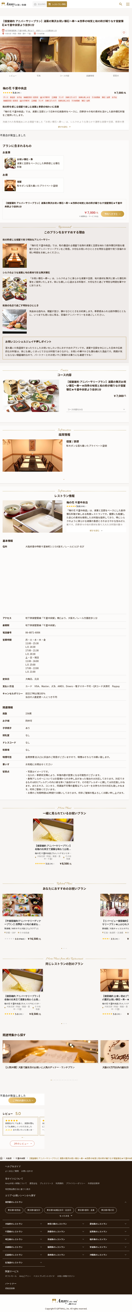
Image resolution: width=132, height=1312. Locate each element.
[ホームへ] (13, 4)
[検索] (121, 4)
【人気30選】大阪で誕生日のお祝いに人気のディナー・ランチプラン (40, 1067)
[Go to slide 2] (30, 409)
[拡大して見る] (10, 163)
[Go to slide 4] (66, 948)
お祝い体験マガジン (66, 1276)
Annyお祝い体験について (16, 1183)
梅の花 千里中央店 (77, 502)
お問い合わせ (27, 1171)
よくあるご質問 (12, 1171)
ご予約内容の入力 (22, 1100)
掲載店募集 (10, 1288)
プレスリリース (46, 1183)
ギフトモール (11, 1276)
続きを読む (63, 126)
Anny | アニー (25, 1276)
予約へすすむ (111, 213)
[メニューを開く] (128, 4)
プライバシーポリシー (75, 1183)
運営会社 (33, 1183)
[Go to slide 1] (28, 409)
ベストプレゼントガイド (44, 1276)
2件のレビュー (21, 1143)
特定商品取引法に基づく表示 (17, 1189)
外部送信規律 (93, 1183)
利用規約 (59, 1183)
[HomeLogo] (66, 1301)
